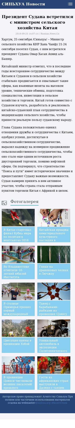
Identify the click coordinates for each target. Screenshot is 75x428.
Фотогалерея (24, 201)
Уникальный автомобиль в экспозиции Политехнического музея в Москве (53, 347)
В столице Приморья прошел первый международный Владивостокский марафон (17, 312)
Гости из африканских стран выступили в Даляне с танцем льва (53, 384)
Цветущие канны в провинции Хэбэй (17, 342)
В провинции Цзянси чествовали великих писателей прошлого (17, 382)
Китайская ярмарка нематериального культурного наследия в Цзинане (54, 236)
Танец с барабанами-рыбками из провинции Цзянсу (53, 309)
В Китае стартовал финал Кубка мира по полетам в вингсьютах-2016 (17, 235)
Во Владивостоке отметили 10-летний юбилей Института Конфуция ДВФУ (16, 273)
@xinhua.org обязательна (51, 402)
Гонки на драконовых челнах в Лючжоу (53, 270)
